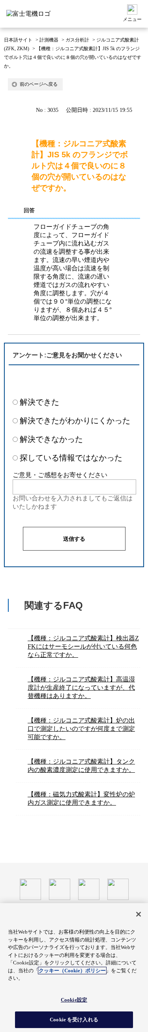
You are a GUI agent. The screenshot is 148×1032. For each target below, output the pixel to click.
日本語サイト (18, 40)
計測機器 (48, 40)
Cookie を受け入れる (74, 1020)
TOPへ (136, 855)
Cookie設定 (74, 1000)
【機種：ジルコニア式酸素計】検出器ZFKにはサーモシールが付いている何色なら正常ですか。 (83, 646)
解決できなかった (51, 439)
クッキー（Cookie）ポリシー (72, 971)
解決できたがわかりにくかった (75, 420)
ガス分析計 (77, 40)
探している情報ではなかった (71, 457)
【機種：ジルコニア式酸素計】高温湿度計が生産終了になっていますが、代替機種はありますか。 (81, 687)
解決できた (39, 402)
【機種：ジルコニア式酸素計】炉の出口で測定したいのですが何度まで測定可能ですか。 (81, 728)
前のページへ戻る (39, 84)
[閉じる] (138, 914)
